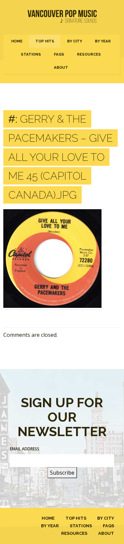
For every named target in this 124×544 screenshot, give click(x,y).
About (61, 67)
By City (74, 41)
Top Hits (44, 41)
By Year (103, 41)
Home (16, 41)
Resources (89, 54)
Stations (31, 54)
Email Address (24, 449)
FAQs (59, 54)
